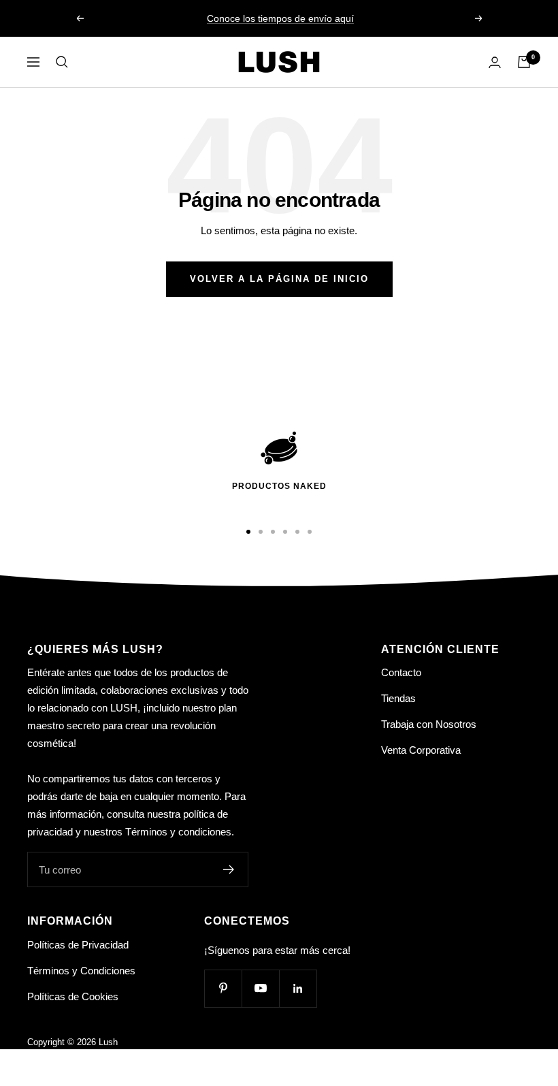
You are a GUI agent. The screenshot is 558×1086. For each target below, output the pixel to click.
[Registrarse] (229, 869)
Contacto (401, 672)
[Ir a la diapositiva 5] (297, 532)
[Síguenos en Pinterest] (223, 988)
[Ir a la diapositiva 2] (261, 532)
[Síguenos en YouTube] (260, 988)
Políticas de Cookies (72, 996)
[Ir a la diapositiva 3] (273, 532)
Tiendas (398, 698)
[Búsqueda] (62, 62)
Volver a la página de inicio (279, 279)
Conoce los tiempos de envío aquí (280, 18)
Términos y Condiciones (81, 970)
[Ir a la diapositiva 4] (285, 532)
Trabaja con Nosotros (428, 724)
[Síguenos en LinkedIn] (297, 988)
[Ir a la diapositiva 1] (248, 532)
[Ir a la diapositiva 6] (310, 532)
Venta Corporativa (421, 750)
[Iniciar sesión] (495, 62)
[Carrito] (524, 62)
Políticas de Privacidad (78, 945)
